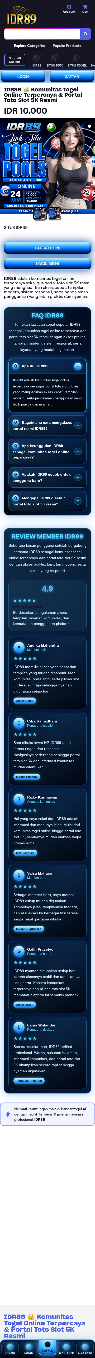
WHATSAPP (66, 1353)
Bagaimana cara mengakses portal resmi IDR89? (42, 425)
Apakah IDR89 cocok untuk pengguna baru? (41, 477)
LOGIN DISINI (47, 264)
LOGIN (23, 76)
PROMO (10, 1353)
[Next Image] (91, 167)
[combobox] (42, 34)
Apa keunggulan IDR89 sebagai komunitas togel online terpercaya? (40, 451)
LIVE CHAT (85, 1353)
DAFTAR (72, 76)
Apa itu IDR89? (35, 366)
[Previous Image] (4, 167)
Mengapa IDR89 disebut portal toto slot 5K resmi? (38, 501)
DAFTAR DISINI (47, 248)
